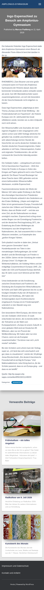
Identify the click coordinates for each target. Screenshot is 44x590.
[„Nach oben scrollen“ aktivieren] (39, 585)
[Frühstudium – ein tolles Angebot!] (22, 423)
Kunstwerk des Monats (16, 543)
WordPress (30, 584)
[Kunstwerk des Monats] (22, 527)
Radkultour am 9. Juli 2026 (18, 497)
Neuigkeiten (17, 382)
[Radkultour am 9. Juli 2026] (22, 481)
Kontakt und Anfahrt (11, 573)
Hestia (12, 584)
